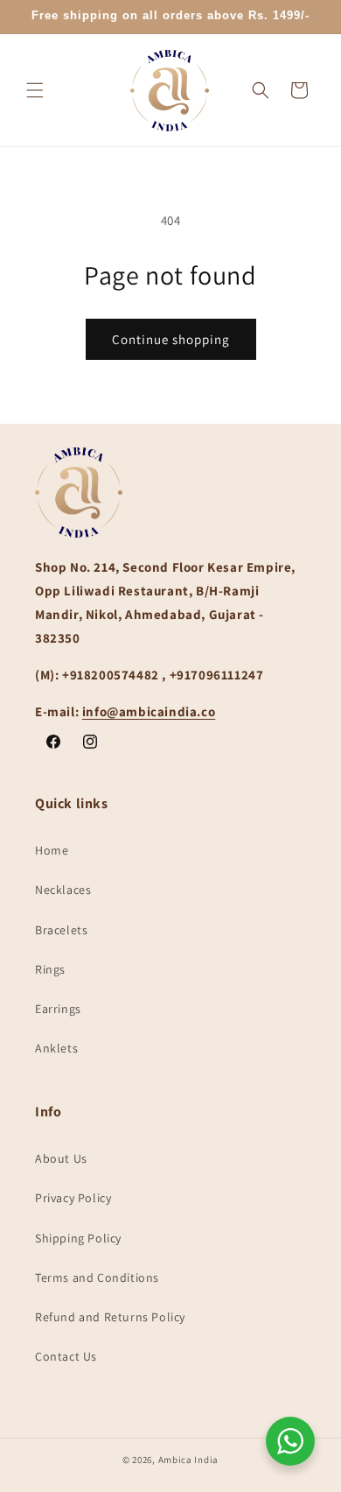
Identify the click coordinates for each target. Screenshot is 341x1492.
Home (51, 850)
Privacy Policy (73, 1198)
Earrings (58, 1009)
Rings (50, 969)
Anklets (56, 1048)
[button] (35, 90)
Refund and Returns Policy (110, 1317)
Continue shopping (171, 339)
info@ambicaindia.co (148, 711)
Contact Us (66, 1356)
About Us (61, 1158)
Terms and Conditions (97, 1277)
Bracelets (61, 930)
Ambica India (188, 1459)
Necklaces (63, 889)
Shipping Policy (78, 1238)
